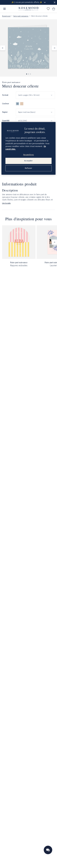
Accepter (28, 161)
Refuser (28, 168)
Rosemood (6, 16)
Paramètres (28, 155)
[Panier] (53, 8)
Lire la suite (6, 203)
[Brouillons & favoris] (48, 8)
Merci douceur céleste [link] (39, 16)
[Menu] (4, 8)
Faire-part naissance (20, 16)
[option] (17, 103)
